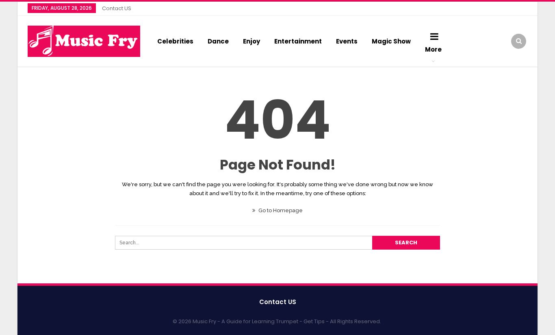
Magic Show (391, 41)
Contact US (116, 8)
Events (347, 41)
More (433, 49)
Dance (218, 41)
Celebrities (175, 41)
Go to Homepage (280, 210)
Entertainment (298, 41)
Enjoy (251, 41)
